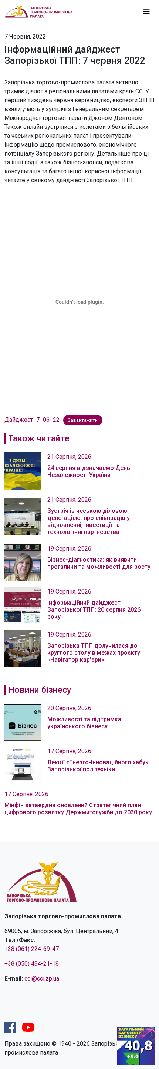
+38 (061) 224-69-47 (31, 948)
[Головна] (42, 11)
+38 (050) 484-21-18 (31, 963)
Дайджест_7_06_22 (32, 419)
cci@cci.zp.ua (41, 978)
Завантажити (83, 420)
